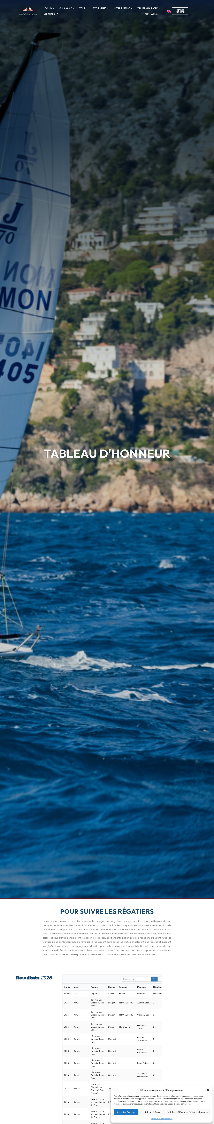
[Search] (154, 979)
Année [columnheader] (67, 987)
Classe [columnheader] (111, 987)
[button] (208, 1090)
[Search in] (160, 979)
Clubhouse (65, 8)
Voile (82, 8)
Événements (99, 8)
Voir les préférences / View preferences (188, 1112)
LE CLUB (48, 8)
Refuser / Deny (152, 1112)
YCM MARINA (151, 14)
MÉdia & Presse (122, 8)
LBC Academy (51, 14)
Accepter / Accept (126, 1112)
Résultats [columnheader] (158, 987)
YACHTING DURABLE (147, 8)
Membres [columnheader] (141, 987)
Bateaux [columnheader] (123, 987)
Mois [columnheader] (76, 987)
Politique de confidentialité (162, 1118)
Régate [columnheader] (94, 987)
